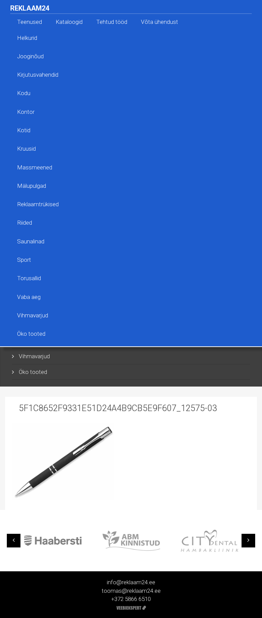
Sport (24, 259)
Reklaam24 (29, 8)
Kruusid (26, 148)
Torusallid (29, 278)
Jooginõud (30, 56)
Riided (24, 222)
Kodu (23, 93)
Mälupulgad (31, 185)
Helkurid (27, 37)
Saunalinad (30, 241)
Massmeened (34, 167)
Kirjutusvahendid (37, 74)
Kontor (25, 111)
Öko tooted (31, 333)
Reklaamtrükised (38, 204)
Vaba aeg (29, 296)
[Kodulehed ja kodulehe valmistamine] (131, 607)
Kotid (23, 130)
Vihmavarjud (32, 315)
